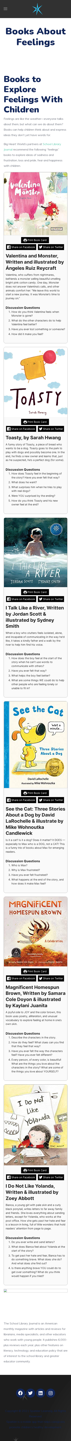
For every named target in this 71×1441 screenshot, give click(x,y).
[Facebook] (20, 1393)
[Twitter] (30, 1393)
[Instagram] (50, 1393)
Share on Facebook (23, 247)
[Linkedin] (40, 1393)
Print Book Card (37, 240)
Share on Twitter (52, 247)
